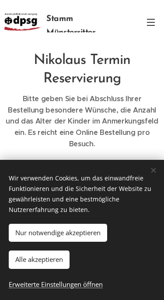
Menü (151, 22)
